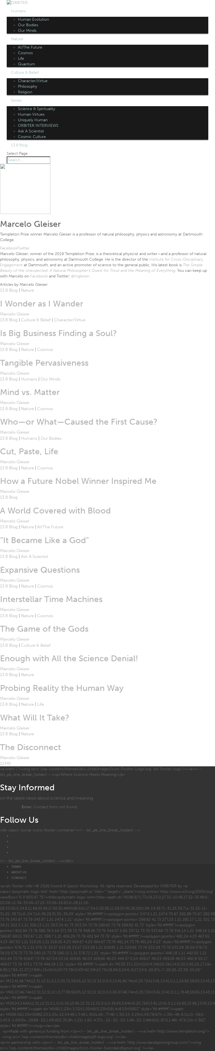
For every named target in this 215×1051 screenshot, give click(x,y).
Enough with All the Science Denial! (69, 658)
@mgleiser (80, 276)
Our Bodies (28, 25)
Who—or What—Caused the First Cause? (79, 422)
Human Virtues (31, 114)
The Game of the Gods (44, 629)
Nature (17, 39)
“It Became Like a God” (44, 540)
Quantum (26, 64)
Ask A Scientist (31, 131)
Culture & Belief (25, 72)
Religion (25, 92)
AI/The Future (30, 47)
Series (16, 100)
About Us (19, 872)
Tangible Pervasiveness (44, 363)
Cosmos (25, 53)
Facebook (39, 276)
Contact (18, 878)
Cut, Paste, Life (29, 451)
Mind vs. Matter (30, 392)
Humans (18, 11)
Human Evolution (33, 19)
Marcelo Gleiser (14, 314)
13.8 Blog (19, 145)
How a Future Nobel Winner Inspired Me (78, 481)
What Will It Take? (34, 718)
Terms (16, 867)
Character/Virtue (33, 81)
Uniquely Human (33, 120)
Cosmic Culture (32, 136)
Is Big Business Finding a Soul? (58, 333)
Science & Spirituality (36, 108)
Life (21, 58)
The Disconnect (30, 747)
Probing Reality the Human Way (61, 688)
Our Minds (27, 30)
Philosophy (27, 86)
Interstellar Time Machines (51, 599)
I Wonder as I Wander (41, 304)
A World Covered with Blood (55, 511)
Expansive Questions (40, 570)
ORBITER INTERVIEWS (38, 125)
